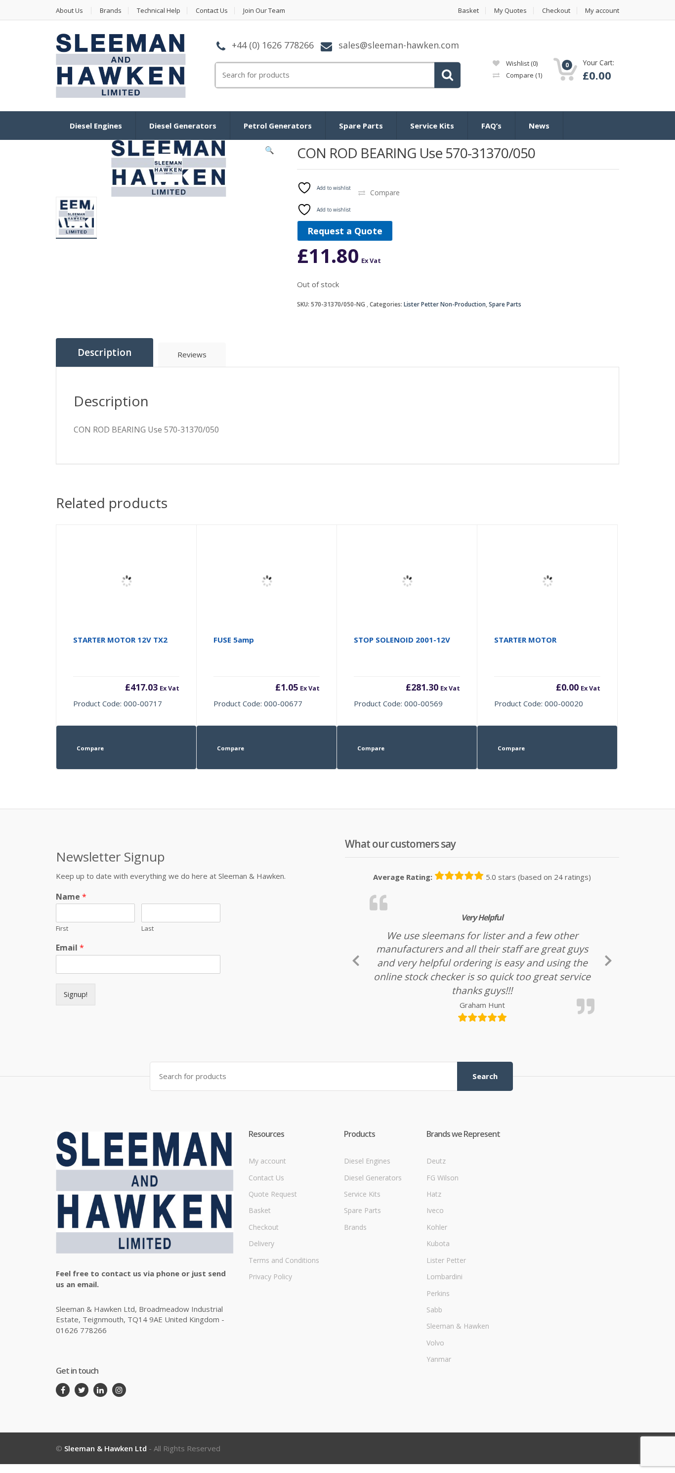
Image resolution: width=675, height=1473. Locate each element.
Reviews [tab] (192, 354)
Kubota (438, 1277)
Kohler (436, 1260)
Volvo (435, 1376)
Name (71, 897)
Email (70, 948)
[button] (269, 152)
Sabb (434, 1343)
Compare (523, 75)
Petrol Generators (278, 125)
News (539, 125)
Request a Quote (344, 231)
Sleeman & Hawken (457, 1360)
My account (602, 10)
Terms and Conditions (284, 1294)
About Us (69, 10)
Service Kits (432, 125)
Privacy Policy (270, 1310)
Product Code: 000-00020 (547, 671)
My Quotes (510, 10)
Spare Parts (361, 125)
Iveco (435, 1244)
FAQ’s (491, 125)
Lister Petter (446, 1294)
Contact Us (212, 10)
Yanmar (438, 1393)
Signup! (75, 994)
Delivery (261, 1277)
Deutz (436, 1194)
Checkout (556, 10)
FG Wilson (442, 1211)
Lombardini (444, 1310)
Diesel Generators (182, 125)
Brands (111, 10)
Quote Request (273, 1227)
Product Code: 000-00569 (407, 671)
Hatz (433, 1227)
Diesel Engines (96, 125)
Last (147, 928)
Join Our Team (264, 10)
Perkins (438, 1327)
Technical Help (158, 10)
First (62, 928)
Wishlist (521, 63)
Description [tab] (104, 352)
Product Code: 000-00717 (126, 671)
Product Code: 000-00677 (266, 671)
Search (485, 1110)
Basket (468, 10)
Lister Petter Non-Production (445, 304)
